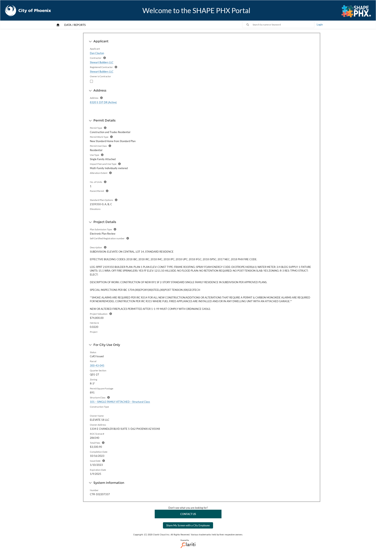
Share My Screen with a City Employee (188, 525)
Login (320, 24)
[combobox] (283, 25)
